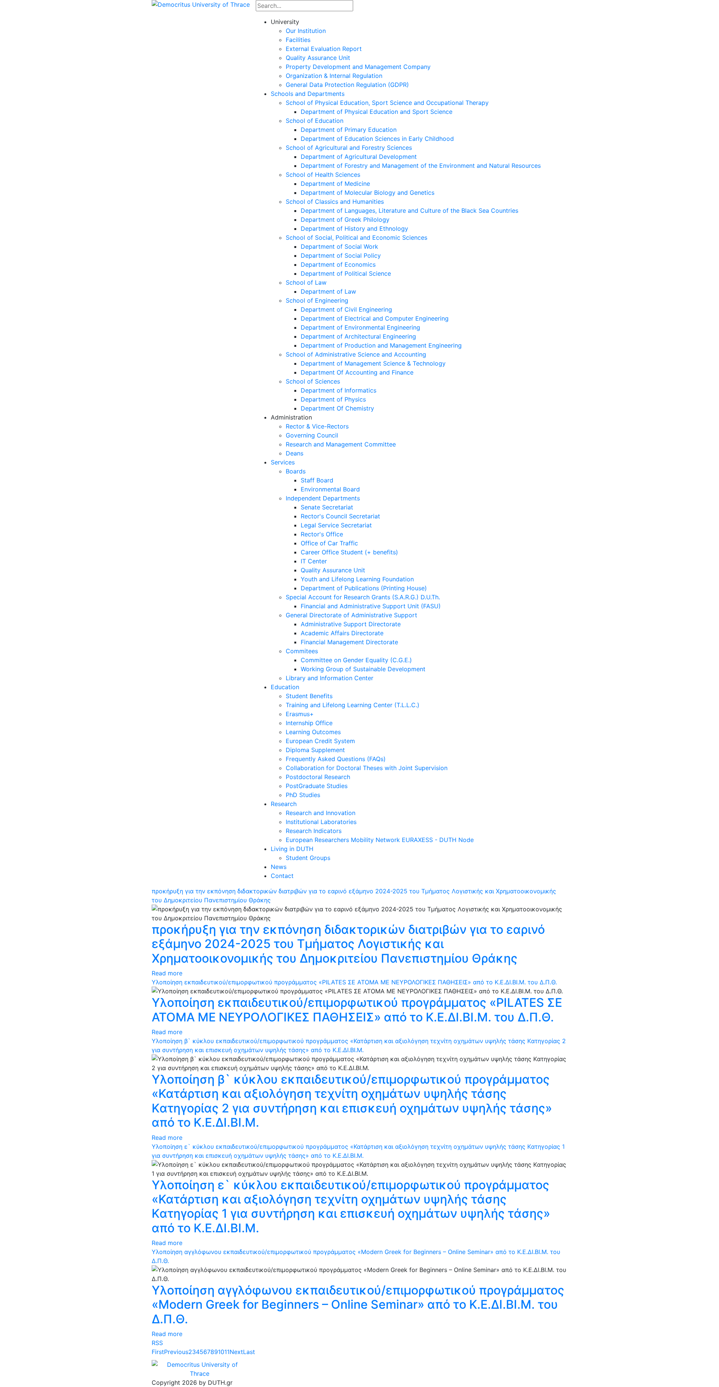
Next (236, 1352)
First (158, 1352)
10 (221, 1352)
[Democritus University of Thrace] (201, 3)
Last (249, 1352)
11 (227, 1352)
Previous (176, 1352)
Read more (167, 973)
